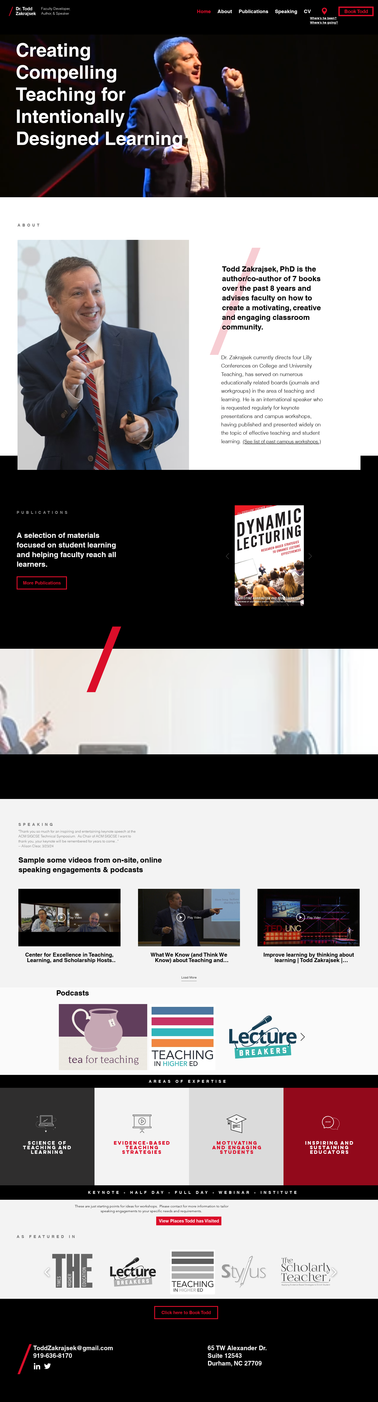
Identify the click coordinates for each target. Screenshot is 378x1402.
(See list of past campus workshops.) (282, 441)
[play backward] (47, 1272)
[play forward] (334, 1272)
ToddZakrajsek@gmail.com (73, 1347)
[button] (73, 1272)
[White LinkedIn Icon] (37, 1366)
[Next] (310, 556)
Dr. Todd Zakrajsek (26, 11)
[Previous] (227, 556)
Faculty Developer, (55, 8)
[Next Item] (302, 1037)
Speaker (62, 13)
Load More (189, 977)
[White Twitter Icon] (47, 1366)
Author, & (48, 13)
